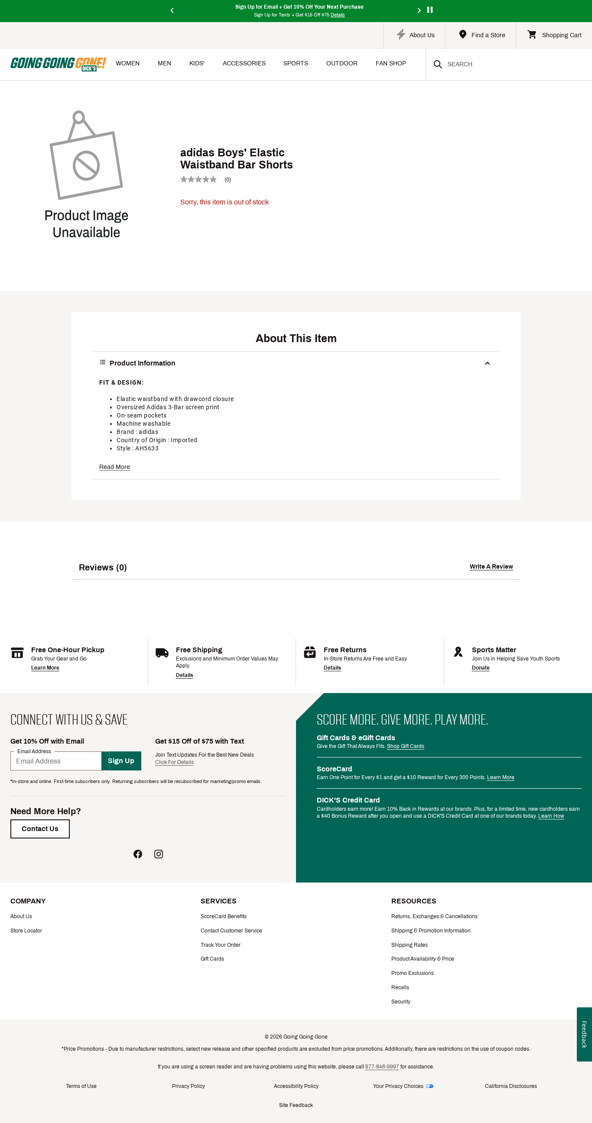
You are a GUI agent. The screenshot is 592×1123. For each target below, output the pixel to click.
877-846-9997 (382, 1067)
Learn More (45, 668)
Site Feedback (296, 1105)
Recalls (400, 987)
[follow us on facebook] (138, 855)
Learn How (551, 816)
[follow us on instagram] (158, 855)
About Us (21, 916)
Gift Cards (212, 959)
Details (184, 675)
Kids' (197, 63)
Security (400, 1002)
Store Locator (26, 931)
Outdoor (342, 63)
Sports (295, 63)
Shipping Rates (409, 945)
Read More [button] (114, 467)
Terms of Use (81, 1086)
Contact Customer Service (231, 931)
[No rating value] (202, 179)
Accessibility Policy (296, 1086)
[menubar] (266, 64)
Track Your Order (221, 945)
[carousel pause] (430, 9)
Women (128, 63)
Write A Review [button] (491, 566)
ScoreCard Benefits (224, 916)
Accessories (244, 63)
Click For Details (174, 762)
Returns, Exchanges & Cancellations (434, 916)
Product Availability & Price (422, 959)
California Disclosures (511, 1086)
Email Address (34, 751)
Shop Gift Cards (405, 746)
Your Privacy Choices (398, 1086)
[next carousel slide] (419, 11)
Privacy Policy (188, 1086)
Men (164, 63)
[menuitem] (128, 64)
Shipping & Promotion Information (431, 931)
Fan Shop (391, 63)
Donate (481, 668)
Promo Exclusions (412, 973)
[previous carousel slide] (172, 11)
